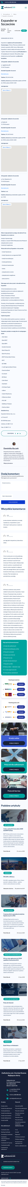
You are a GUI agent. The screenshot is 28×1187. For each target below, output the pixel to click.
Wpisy (24, 30)
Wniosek (21, 684)
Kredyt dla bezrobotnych (10, 660)
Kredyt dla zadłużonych (10, 646)
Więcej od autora (8, 463)
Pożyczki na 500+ (8, 663)
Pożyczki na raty (8, 658)
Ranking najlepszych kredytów (11, 1161)
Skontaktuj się (4, 74)
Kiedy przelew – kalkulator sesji (12, 666)
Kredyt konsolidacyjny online (11, 649)
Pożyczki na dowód (9, 652)
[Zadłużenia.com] (8, 7)
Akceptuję (3, 1185)
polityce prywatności (22, 1182)
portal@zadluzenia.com (16, 1098)
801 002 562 (13, 2)
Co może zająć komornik (10, 669)
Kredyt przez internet (9, 655)
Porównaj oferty (7, 1167)
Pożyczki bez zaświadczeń (11, 672)
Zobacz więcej (14, 743)
